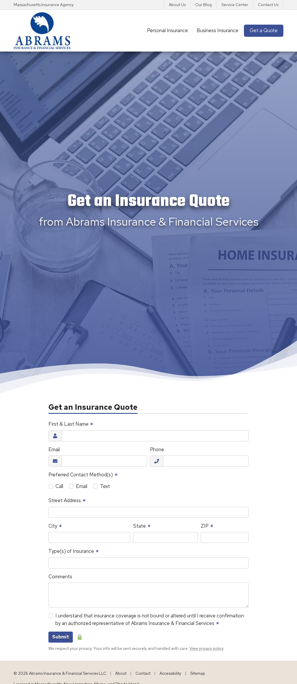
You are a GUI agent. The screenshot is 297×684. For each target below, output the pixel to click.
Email (54, 449)
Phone (157, 449)
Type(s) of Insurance (73, 551)
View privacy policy (206, 648)
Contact (143, 673)
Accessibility (170, 673)
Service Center (234, 4)
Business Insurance (217, 30)
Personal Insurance (167, 30)
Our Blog (203, 4)
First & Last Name (71, 424)
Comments (60, 576)
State (142, 526)
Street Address (67, 500)
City (55, 526)
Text (105, 486)
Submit (60, 637)
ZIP (207, 526)
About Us (177, 4)
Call (59, 486)
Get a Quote (266, 30)
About (120, 673)
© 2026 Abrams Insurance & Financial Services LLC (60, 673)
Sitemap (197, 673)
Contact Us (268, 4)
